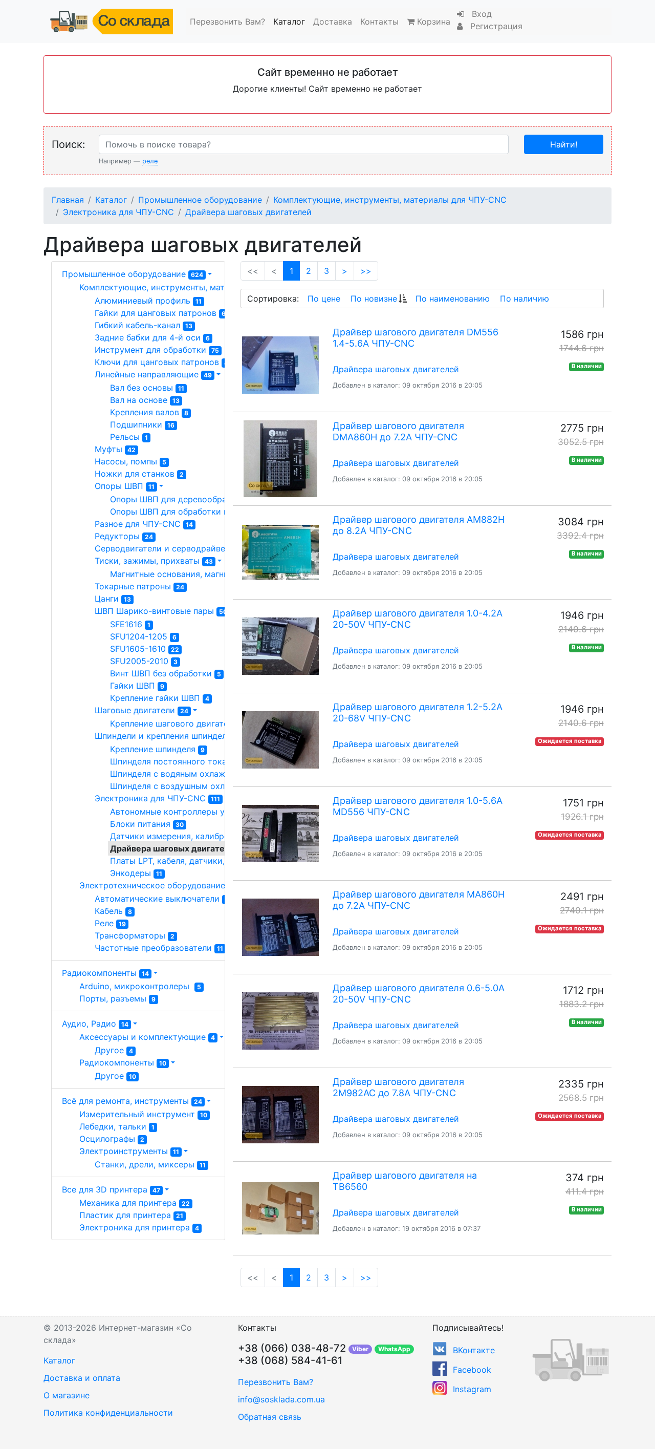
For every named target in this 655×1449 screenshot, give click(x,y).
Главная (68, 200)
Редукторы (124, 536)
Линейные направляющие (153, 374)
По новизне (374, 298)
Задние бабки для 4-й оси (152, 337)
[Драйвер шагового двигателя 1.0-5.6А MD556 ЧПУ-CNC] (280, 833)
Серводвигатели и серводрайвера (171, 548)
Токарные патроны (139, 586)
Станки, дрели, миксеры (150, 1164)
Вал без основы (147, 387)
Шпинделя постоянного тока (173, 761)
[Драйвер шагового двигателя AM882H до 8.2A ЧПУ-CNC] (280, 552)
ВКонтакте (474, 1350)
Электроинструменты (129, 1151)
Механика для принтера (134, 1203)
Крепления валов (149, 412)
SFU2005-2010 (144, 661)
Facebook (472, 1370)
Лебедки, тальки (117, 1126)
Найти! (563, 144)
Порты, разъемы (117, 998)
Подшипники (142, 424)
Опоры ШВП (125, 486)
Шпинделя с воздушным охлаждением (192, 786)
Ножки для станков (139, 473)
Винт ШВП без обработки (165, 673)
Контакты (379, 21)
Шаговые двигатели (141, 710)
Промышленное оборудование (200, 200)
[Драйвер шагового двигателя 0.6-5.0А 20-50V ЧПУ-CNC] (280, 1021)
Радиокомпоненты (105, 973)
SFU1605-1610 (144, 649)
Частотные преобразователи (159, 948)
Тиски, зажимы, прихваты (154, 561)
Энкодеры (136, 873)
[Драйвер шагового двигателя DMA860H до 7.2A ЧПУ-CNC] (280, 458)
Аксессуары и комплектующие (147, 1037)
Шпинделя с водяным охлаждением (188, 774)
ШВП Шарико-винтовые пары (161, 611)
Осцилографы (111, 1139)
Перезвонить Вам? (227, 21)
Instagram (472, 1389)
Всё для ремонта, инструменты (132, 1101)
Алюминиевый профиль (148, 300)
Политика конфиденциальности (108, 1413)
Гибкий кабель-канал (143, 325)
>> (366, 271)
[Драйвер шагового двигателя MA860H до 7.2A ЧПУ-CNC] (280, 927)
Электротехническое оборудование (158, 885)
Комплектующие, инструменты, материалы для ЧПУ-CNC (390, 200)
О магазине (66, 1395)
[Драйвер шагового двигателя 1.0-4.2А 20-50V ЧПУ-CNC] (280, 646)
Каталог (289, 21)
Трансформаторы (134, 935)
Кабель (113, 911)
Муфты (115, 449)
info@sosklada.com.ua (281, 1399)
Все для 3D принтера (111, 1189)
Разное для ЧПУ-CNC (144, 524)
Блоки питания (147, 824)
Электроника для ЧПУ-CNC (118, 212)
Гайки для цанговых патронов (160, 313)
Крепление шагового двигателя (178, 723)
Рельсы (129, 437)
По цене (324, 298)
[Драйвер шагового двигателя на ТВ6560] (280, 1208)
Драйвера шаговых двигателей (248, 212)
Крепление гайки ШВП (159, 698)
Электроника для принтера (139, 1227)
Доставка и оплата (81, 1378)
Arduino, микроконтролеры (140, 986)
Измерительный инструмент (143, 1114)
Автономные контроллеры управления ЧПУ (203, 811)
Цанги (113, 598)
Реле (110, 923)
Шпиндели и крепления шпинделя (169, 736)
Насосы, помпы (130, 461)
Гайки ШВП (137, 685)
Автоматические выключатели (161, 898)
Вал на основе (145, 400)
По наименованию (453, 298)
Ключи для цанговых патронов (161, 362)
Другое (114, 1050)
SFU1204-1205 (143, 636)
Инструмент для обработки (157, 350)
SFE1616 (130, 624)
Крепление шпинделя (157, 749)
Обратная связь (269, 1417)
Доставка (332, 21)
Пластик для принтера (131, 1215)
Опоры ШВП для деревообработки (184, 499)
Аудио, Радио (95, 1023)
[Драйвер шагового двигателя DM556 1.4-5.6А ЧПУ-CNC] (280, 365)
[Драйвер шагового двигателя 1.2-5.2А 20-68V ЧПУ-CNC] (280, 739)
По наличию (524, 298)
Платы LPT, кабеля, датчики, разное (190, 861)
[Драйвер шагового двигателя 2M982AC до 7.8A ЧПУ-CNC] (280, 1114)
